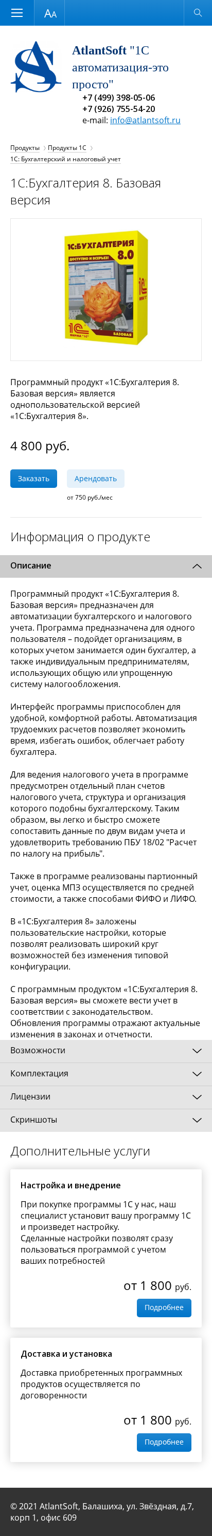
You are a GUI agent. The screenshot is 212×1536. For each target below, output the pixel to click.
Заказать (33, 478)
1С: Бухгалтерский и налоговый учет (65, 159)
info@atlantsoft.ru (145, 120)
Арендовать (96, 478)
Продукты (25, 147)
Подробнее (164, 1307)
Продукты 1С (67, 147)
